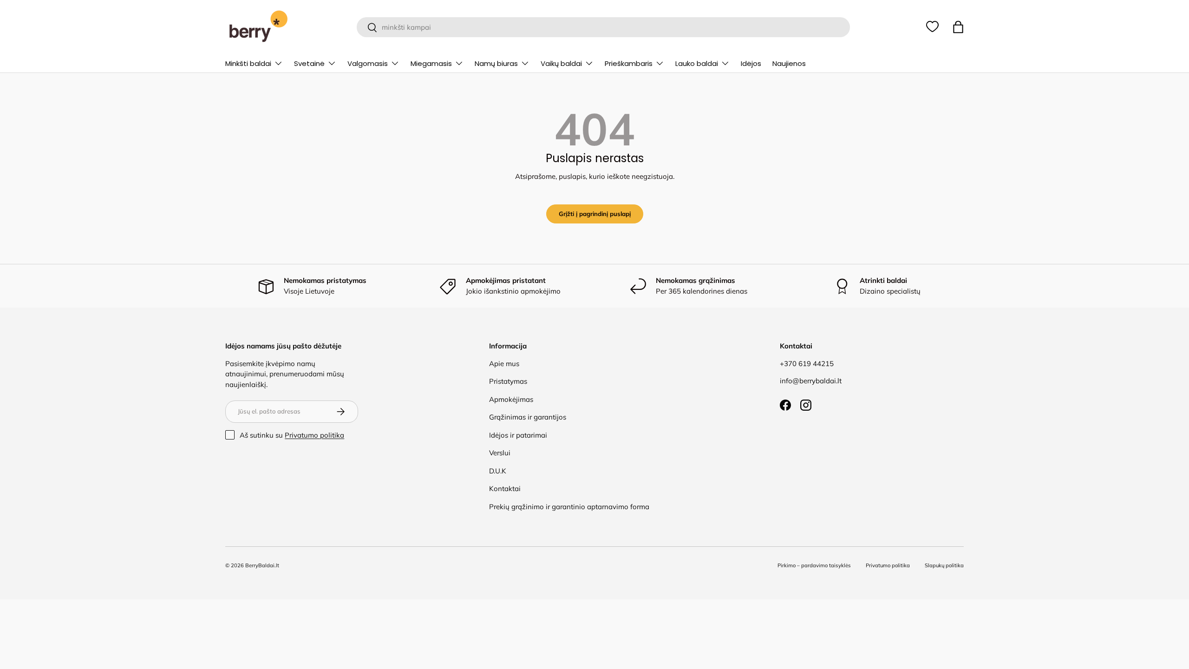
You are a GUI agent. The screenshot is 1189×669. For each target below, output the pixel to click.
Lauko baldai (696, 63)
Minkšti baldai (248, 63)
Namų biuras (496, 63)
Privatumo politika (314, 435)
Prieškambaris (629, 63)
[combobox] (603, 27)
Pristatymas (508, 381)
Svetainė (309, 63)
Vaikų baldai (561, 63)
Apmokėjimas (511, 399)
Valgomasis (367, 63)
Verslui (499, 452)
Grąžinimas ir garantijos (527, 417)
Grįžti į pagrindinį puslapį (595, 213)
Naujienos (789, 63)
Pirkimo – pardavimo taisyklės (814, 565)
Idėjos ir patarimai (518, 435)
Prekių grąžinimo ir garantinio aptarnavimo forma (569, 506)
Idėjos (751, 63)
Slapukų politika (944, 565)
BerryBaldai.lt (262, 565)
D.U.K (497, 470)
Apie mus (504, 363)
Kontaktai (505, 488)
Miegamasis (431, 63)
